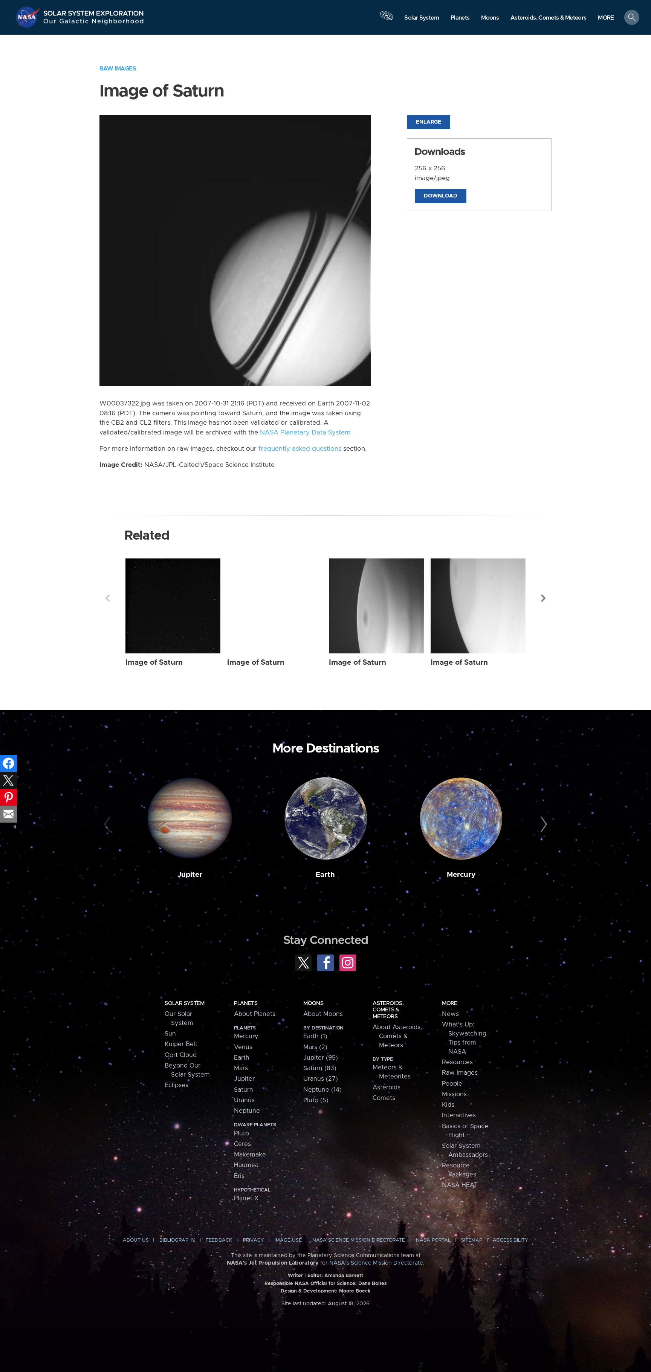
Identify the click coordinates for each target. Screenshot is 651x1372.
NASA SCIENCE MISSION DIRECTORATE (358, 1240)
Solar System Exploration (94, 11)
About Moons (323, 1014)
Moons (313, 1003)
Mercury (461, 874)
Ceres (242, 1144)
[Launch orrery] (386, 19)
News (450, 1014)
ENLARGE (428, 122)
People (452, 1084)
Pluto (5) (316, 1100)
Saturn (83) (319, 1068)
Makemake (250, 1155)
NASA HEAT (460, 1185)
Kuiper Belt (181, 1044)
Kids (448, 1105)
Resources (457, 1062)
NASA (28, 17)
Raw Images (117, 69)
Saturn (243, 1090)
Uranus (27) (320, 1079)
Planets (245, 1003)
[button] (606, 18)
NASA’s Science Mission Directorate (376, 1263)
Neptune (247, 1111)
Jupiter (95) (320, 1058)
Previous (107, 598)
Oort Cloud (181, 1055)
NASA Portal (433, 1240)
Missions (454, 1094)
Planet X (246, 1198)
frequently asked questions (299, 448)
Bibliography (177, 1240)
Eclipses (176, 1085)
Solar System (184, 1003)
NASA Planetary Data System (305, 432)
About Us (136, 1240)
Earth (325, 874)
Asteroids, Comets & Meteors (388, 1009)
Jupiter (189, 874)
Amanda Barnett (343, 1275)
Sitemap (471, 1240)
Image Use (288, 1240)
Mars (241, 1068)
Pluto (241, 1133)
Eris (239, 1176)
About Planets (254, 1014)
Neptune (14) (322, 1090)
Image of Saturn (154, 662)
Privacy (253, 1240)
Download (440, 196)
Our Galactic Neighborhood (94, 23)
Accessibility (510, 1240)
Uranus (244, 1100)
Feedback (219, 1240)
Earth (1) (315, 1036)
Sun (170, 1034)
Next (543, 598)
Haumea (246, 1165)
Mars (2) (315, 1047)
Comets (384, 1098)
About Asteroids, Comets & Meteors (397, 1036)
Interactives (459, 1115)
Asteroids (386, 1087)
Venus (243, 1047)
